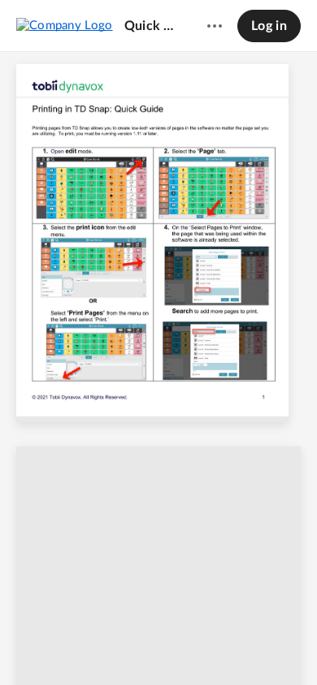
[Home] (64, 25)
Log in (269, 25)
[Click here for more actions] (214, 26)
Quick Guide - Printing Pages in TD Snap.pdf (150, 25)
